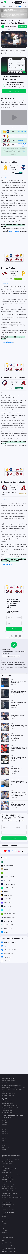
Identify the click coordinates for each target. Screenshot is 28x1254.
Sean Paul (5, 392)
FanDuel (6, 932)
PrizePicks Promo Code (8, 1209)
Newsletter (4, 1232)
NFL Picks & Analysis (7, 1101)
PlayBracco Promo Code (8, 1204)
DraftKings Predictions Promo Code (11, 1175)
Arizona (4, 1127)
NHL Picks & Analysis (7, 1112)
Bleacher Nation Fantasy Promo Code (11, 1197)
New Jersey (5, 1131)
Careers (4, 1221)
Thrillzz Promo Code (7, 1206)
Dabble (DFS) (7, 902)
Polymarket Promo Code (8, 1166)
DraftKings (6, 873)
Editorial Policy (5, 1219)
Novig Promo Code (6, 1172)
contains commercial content (11, 660)
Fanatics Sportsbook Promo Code (10, 1159)
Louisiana (4, 1122)
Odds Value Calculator (9, 946)
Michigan (4, 1138)
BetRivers (6, 891)
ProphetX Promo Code (7, 1177)
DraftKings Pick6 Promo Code (9, 1193)
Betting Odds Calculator (10, 942)
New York (4, 1120)
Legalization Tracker (7, 1117)
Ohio (3, 1140)
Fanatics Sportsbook (9, 865)
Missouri (4, 1149)
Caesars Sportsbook (9, 876)
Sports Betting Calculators (12, 938)
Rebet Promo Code (7, 1202)
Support (4, 1228)
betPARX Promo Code (7, 1186)
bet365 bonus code (7, 447)
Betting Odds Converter (10, 949)
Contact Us (5, 1235)
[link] (14, 156)
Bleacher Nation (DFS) (9, 917)
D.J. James (5, 177)
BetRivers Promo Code (7, 1191)
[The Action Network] (5, 2)
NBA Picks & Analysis (7, 1103)
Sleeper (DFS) (7, 906)
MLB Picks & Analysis (7, 1110)
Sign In (24, 2)
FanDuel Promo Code (7, 1181)
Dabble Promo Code (7, 1195)
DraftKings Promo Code (8, 1179)
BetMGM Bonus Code (7, 1161)
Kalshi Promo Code (6, 1170)
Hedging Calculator (8, 953)
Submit (14, 628)
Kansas (4, 1145)
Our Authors (5, 1216)
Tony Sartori (5, 283)
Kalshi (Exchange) (8, 887)
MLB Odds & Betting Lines (8, 1093)
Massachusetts (5, 1142)
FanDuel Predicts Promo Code (9, 1168)
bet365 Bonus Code (7, 1163)
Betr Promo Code (6, 1200)
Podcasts (4, 1230)
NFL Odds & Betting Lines (8, 1080)
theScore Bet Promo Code (8, 1184)
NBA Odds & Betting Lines (8, 1083)
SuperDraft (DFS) (8, 928)
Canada (4, 1152)
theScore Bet (7, 880)
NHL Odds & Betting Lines (8, 1095)
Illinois (3, 1136)
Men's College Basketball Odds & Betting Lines (13, 1087)
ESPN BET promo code (13, 231)
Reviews (4, 858)
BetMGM (6, 869)
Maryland (4, 1124)
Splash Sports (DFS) (9, 924)
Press (3, 1225)
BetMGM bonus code (7, 564)
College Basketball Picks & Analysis (11, 1107)
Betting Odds (7, 960)
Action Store (5, 1223)
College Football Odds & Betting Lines (11, 1085)
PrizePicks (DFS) (8, 899)
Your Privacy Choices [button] (7, 1237)
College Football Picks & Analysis (10, 1105)
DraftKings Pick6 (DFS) (9, 913)
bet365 (5, 862)
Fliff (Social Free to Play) (10, 884)
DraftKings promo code (8, 342)
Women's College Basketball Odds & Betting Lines (13, 1090)
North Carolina (5, 1147)
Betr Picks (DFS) (8, 910)
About (3, 1214)
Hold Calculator (7, 957)
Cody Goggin (5, 499)
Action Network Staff (10, 26)
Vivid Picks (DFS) (8, 921)
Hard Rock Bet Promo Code (9, 1188)
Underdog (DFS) (8, 895)
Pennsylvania (5, 1133)
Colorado (4, 1129)
